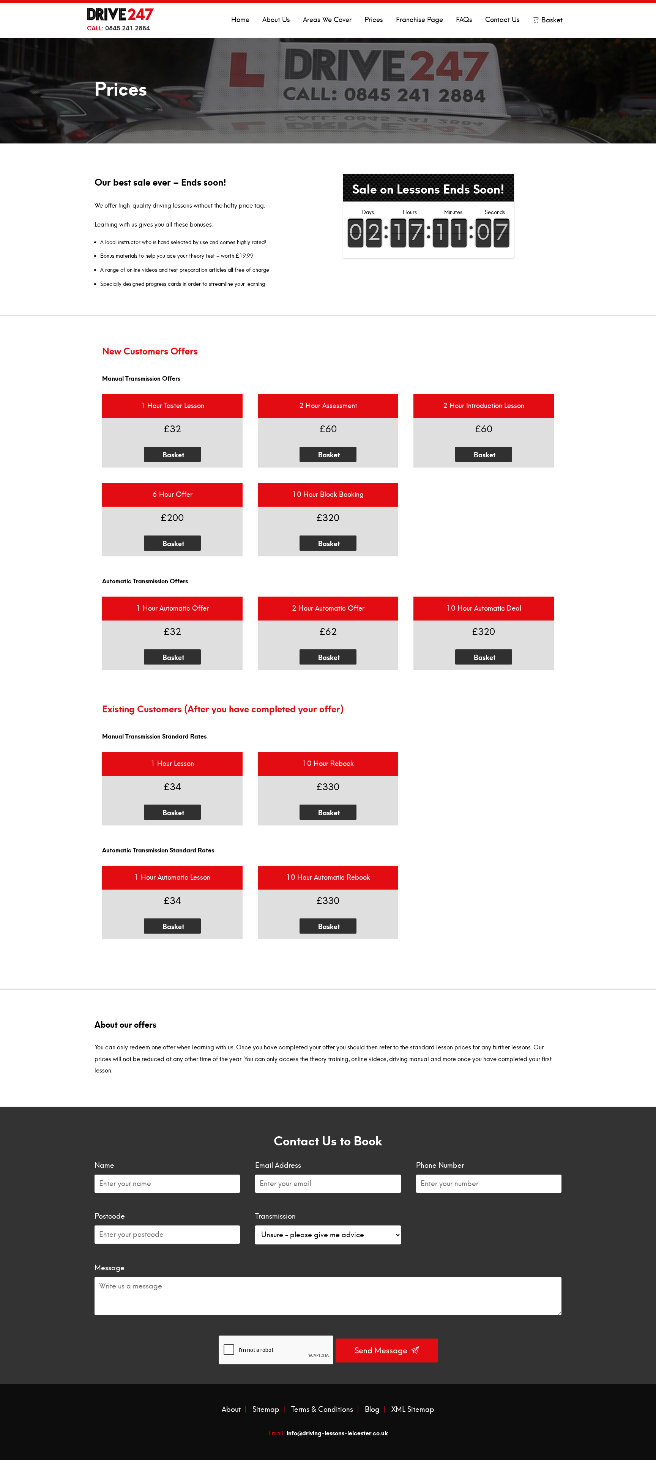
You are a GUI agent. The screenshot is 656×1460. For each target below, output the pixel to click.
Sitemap (265, 1409)
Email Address (278, 1165)
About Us (276, 20)
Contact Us (502, 20)
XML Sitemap (412, 1409)
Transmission (275, 1216)
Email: (328, 1432)
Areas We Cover (327, 20)
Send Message (382, 1351)
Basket (551, 20)
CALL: (118, 27)
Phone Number (440, 1165)
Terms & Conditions (322, 1409)
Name (104, 1165)
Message (110, 1268)
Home (240, 20)
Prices (373, 20)
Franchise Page (419, 20)
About (231, 1409)
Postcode (110, 1216)
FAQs (464, 20)
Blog (372, 1409)
